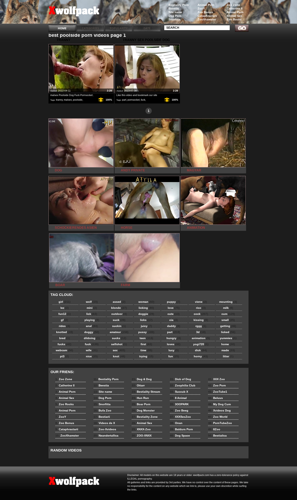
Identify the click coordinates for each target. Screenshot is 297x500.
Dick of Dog (180, 379)
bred (64, 338)
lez (64, 307)
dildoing (92, 338)
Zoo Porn (217, 385)
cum (228, 313)
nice (92, 356)
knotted (64, 332)
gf (64, 320)
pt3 (64, 356)
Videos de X (104, 423)
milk (228, 307)
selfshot (119, 344)
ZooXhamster (207, 19)
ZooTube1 (217, 391)
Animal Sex (234, 15)
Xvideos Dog (219, 410)
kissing (201, 320)
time (146, 350)
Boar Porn (141, 404)
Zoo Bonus (205, 12)
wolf (92, 301)
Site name (175, 12)
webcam (64, 350)
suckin (119, 326)
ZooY (201, 8)
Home (62, 28)
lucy (174, 350)
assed (119, 301)
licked (228, 332)
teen (146, 338)
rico (201, 307)
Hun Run (140, 398)
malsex (68, 99)
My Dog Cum (219, 404)
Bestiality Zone (145, 416)
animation (201, 338)
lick (91, 313)
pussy (146, 332)
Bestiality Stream (146, 391)
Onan (176, 423)
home (228, 344)
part (124, 99)
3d (201, 332)
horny (201, 356)
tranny (59, 99)
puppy (173, 301)
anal (92, 326)
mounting (228, 301)
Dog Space (180, 435)
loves (173, 344)
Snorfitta (174, 19)
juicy (146, 326)
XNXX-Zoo (141, 429)
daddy (173, 326)
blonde (119, 307)
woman (146, 301)
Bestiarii (102, 416)
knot (119, 356)
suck (119, 320)
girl (65, 301)
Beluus (215, 398)
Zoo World (217, 416)
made (228, 350)
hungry (173, 338)
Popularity (119, 28)
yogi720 (201, 344)
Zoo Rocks (234, 19)
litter (228, 356)
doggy (91, 332)
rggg (200, 326)
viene (201, 301)
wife (92, 350)
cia (173, 320)
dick (201, 350)
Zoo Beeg (179, 410)
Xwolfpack (74, 12)
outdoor (119, 313)
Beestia (174, 8)
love (174, 307)
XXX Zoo (216, 379)
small (228, 320)
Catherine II (234, 8)
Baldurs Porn (181, 429)
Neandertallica (106, 435)
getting (228, 326)
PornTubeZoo (220, 423)
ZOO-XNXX (142, 435)
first (146, 344)
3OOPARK (179, 404)
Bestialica (217, 435)
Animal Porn (235, 12)
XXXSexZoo (180, 416)
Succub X (179, 391)
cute (173, 313)
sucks (119, 338)
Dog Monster (143, 410)
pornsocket (133, 99)
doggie (146, 313)
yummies (228, 338)
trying (146, 356)
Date (147, 28)
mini (92, 307)
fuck (143, 99)
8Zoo (214, 429)
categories (90, 28)
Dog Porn (175, 15)
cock (201, 313)
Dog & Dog (142, 379)
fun (173, 356)
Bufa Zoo (102, 410)
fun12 (64, 313)
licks (146, 320)
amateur (119, 332)
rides (64, 326)
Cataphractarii (207, 15)
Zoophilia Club (182, 385)
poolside (77, 99)
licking (146, 307)
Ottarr (138, 385)
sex (119, 350)
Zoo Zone (233, 4)
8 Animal (178, 398)
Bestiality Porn (179, 4)
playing (91, 320)
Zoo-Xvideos (105, 429)
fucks (64, 344)
